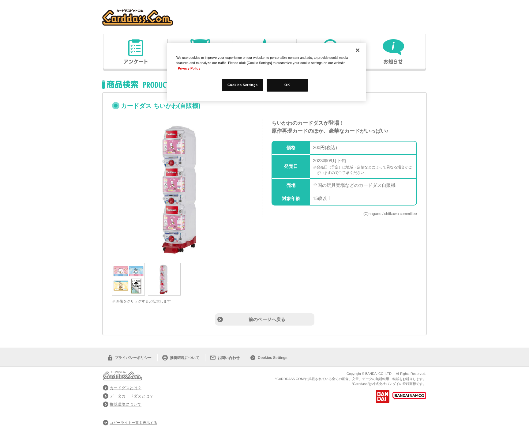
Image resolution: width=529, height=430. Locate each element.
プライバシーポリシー (133, 358)
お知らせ (393, 51)
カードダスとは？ (125, 388)
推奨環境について (184, 358)
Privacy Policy (189, 68)
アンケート (135, 51)
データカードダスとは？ (131, 396)
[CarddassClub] (137, 12)
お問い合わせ (229, 358)
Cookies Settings (272, 358)
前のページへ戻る (267, 319)
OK (287, 85)
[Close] (357, 50)
